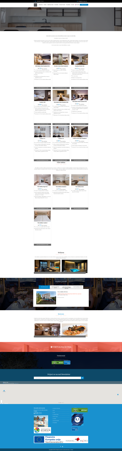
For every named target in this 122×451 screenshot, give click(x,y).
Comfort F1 (42, 138)
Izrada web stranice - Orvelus (68, 449)
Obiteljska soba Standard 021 (79, 101)
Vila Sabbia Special (62, 291)
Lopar (54, 412)
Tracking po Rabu (55, 414)
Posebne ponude (62, 4)
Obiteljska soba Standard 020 (61, 102)
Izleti (54, 410)
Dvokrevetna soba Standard (61, 66)
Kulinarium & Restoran (56, 408)
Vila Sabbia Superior (42, 186)
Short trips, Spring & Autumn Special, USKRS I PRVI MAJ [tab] (66, 287)
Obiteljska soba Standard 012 (42, 66)
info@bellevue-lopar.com (82, 1)
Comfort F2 (61, 138)
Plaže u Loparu (55, 416)
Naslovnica (41, 4)
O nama (45, 4)
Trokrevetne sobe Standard (79, 138)
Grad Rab (54, 418)
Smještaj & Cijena (50, 4)
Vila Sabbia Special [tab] (44, 286)
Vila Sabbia (56, 4)
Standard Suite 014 (79, 66)
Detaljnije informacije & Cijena (42, 160)
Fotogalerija (68, 4)
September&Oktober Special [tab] (55, 287)
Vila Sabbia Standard (61, 186)
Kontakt (72, 4)
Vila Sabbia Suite (79, 186)
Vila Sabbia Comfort (42, 222)
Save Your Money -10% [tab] (77, 286)
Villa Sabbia (61, 162)
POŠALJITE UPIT (84, 4)
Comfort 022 (42, 102)
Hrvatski (77, 4)
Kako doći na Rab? (56, 420)
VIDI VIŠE (59, 272)
